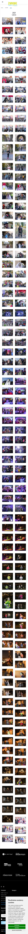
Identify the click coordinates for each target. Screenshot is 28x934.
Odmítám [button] (17, 927)
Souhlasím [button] (16, 925)
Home (2, 7)
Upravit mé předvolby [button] (17, 930)
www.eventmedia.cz (5, 904)
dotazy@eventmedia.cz (5, 902)
